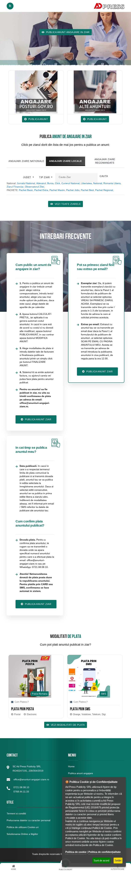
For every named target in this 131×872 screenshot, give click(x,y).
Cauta (104, 176)
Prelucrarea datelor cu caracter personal (28, 820)
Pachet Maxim (57, 190)
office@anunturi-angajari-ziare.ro (31, 779)
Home (71, 766)
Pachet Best (87, 190)
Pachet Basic (26, 190)
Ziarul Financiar (15, 186)
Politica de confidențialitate (104, 851)
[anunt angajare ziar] (89, 91)
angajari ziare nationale (26, 161)
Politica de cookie (75, 851)
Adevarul (41, 183)
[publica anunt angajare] (30, 91)
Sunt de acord (101, 860)
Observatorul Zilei (34, 186)
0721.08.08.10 (21, 787)
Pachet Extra (41, 190)
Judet (27, 177)
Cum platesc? (63, 702)
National (97, 183)
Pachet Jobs (72, 190)
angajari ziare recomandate (104, 161)
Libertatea (86, 183)
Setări (118, 860)
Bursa (50, 183)
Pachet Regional (104, 190)
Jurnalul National (26, 183)
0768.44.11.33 (21, 791)
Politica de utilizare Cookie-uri (23, 827)
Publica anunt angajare (80, 773)
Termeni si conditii (16, 813)
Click (57, 183)
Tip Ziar (44, 177)
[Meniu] (10, 6)
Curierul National (70, 183)
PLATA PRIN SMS (62, 709)
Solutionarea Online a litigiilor (22, 834)
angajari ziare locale (65, 161)
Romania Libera (112, 183)
